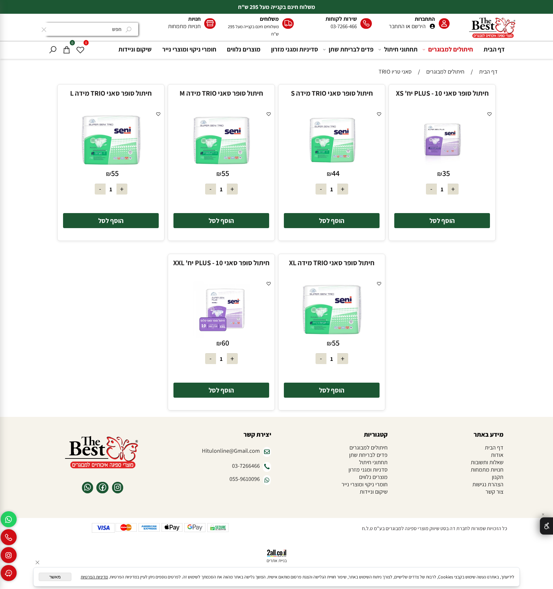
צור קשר (494, 491)
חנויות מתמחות (184, 26)
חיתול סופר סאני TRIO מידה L (111, 93)
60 (225, 343)
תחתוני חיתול (401, 49)
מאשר (55, 576)
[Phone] (8, 537)
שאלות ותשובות (487, 462)
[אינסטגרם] (8, 555)
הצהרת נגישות (487, 484)
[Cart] (66, 49)
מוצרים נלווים (243, 49)
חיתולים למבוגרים (450, 49)
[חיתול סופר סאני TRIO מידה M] (221, 166)
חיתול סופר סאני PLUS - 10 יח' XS (442, 93)
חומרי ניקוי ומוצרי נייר (189, 49)
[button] (442, 220)
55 (225, 173)
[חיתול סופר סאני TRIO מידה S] (331, 166)
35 (446, 173)
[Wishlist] (80, 49)
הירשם (419, 26)
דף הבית (494, 49)
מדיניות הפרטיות (94, 577)
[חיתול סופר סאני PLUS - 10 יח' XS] (442, 166)
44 (336, 173)
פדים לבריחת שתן (351, 49)
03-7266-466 (344, 26)
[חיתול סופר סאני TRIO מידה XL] (331, 335)
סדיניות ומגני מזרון (294, 49)
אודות (497, 454)
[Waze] (8, 573)
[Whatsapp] (8, 519)
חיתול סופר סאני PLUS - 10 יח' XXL (221, 262)
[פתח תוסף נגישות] (546, 526)
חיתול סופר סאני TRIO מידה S (332, 93)
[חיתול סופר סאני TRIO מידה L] (111, 166)
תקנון (497, 477)
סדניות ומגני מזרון (368, 469)
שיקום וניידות (135, 49)
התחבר (397, 26)
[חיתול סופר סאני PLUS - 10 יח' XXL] (221, 335)
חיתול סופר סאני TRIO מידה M (221, 93)
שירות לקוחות (341, 18)
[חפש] (52, 49)
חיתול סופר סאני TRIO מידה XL (331, 262)
